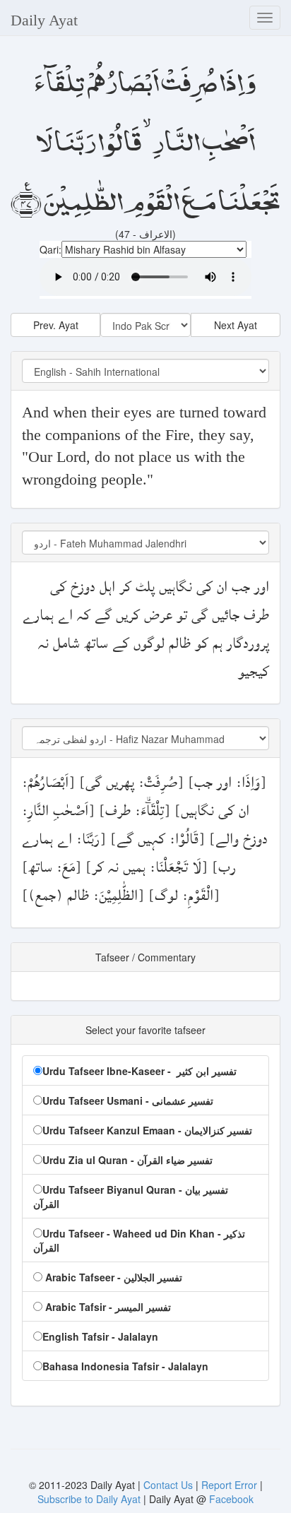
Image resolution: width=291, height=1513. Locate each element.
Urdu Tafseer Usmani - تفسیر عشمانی (127, 1100)
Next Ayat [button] (235, 325)
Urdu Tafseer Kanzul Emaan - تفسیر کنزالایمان (147, 1130)
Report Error (229, 1485)
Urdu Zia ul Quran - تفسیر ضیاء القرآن (127, 1160)
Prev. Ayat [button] (55, 325)
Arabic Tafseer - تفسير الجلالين (112, 1277)
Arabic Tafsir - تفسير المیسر (106, 1307)
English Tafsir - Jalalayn (100, 1336)
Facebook (231, 1499)
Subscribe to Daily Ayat (89, 1499)
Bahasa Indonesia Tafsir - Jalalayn (125, 1366)
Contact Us (169, 1485)
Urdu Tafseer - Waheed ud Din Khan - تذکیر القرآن (139, 1240)
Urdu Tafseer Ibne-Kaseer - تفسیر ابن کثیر (139, 1071)
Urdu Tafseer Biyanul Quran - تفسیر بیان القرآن (130, 1196)
